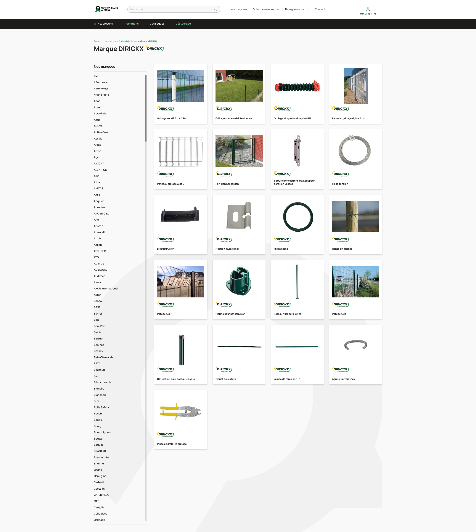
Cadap (98, 470)
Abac (97, 101)
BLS (96, 401)
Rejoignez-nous (294, 9)
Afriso (97, 151)
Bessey (98, 351)
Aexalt (98, 138)
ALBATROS (100, 170)
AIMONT (99, 163)
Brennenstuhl (102, 457)
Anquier (99, 201)
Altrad (98, 182)
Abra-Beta (100, 113)
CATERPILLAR (102, 494)
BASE (97, 307)
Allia (96, 176)
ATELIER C (100, 251)
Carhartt (99, 482)
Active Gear (101, 132)
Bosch (98, 413)
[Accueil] (107, 9)
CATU (97, 501)
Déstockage (183, 23)
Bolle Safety (101, 407)
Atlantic (99, 263)
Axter (97, 295)
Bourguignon (102, 432)
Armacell (99, 232)
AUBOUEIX (100, 269)
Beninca (99, 345)
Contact (320, 9)
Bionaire (99, 388)
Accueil (97, 41)
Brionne (99, 463)
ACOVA (98, 126)
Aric (96, 219)
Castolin (99, 488)
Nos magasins (239, 9)
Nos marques (111, 41)
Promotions (131, 23)
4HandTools (101, 94)
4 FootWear (101, 82)
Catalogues (157, 23)
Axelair (98, 282)
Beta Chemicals (103, 357)
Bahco (98, 301)
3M (96, 76)
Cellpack (99, 520)
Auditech (99, 276)
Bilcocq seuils (103, 382)
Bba (96, 319)
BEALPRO (99, 326)
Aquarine (99, 207)
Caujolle (99, 507)
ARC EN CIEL (101, 213)
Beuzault (99, 369)
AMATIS (98, 188)
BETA (97, 363)
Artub (97, 238)
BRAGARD (100, 451)
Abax (97, 107)
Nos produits (105, 23)
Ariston (98, 226)
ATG (96, 257)
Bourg (98, 426)
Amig (97, 194)
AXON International (106, 288)
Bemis (98, 332)
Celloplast (100, 513)
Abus (97, 119)
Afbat (97, 144)
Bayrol (98, 313)
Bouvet (98, 444)
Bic (96, 376)
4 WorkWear (101, 88)
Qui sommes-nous (263, 9)
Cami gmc (100, 476)
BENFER (98, 338)
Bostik (98, 420)
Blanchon (100, 395)
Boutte (98, 438)
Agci (96, 157)
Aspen (98, 244)
